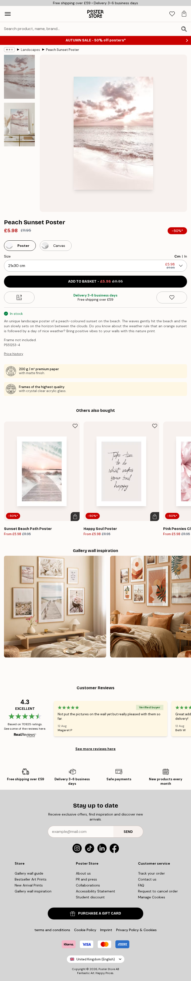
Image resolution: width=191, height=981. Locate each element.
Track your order (151, 873)
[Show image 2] (19, 124)
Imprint (106, 930)
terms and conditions (52, 930)
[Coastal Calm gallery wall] (55, 607)
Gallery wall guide (29, 873)
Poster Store (106, 969)
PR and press (86, 879)
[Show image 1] (19, 77)
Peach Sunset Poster (62, 50)
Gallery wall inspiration (33, 891)
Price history (13, 354)
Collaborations (88, 885)
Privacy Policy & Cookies (136, 930)
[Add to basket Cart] (75, 516)
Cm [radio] (177, 256)
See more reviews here (95, 749)
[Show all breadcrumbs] (9, 49)
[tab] (172, 14)
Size (7, 256)
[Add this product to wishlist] (171, 297)
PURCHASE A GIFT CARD (99, 913)
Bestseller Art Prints (31, 879)
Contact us (147, 879)
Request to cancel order (158, 891)
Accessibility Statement (95, 891)
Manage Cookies (151, 897)
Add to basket (95, 281)
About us (83, 873)
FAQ (141, 885)
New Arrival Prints (29, 885)
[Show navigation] (7, 13)
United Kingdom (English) (95, 959)
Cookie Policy (85, 930)
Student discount (90, 897)
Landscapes (30, 50)
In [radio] (185, 256)
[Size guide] (19, 297)
